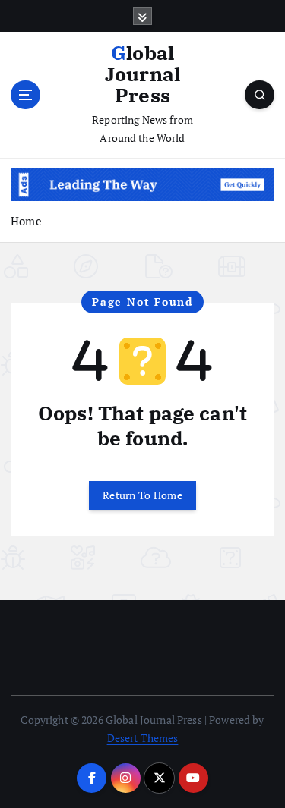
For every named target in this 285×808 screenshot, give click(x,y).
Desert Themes (143, 738)
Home (26, 220)
